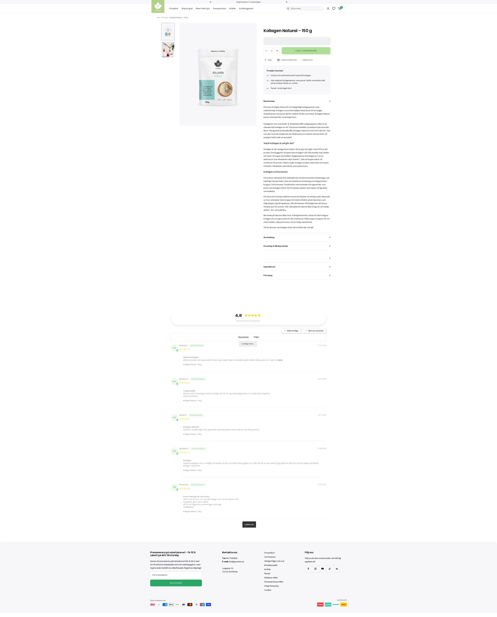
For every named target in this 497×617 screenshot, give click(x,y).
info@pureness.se (236, 561)
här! (312, 227)
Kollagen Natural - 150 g (192, 364)
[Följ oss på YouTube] (322, 568)
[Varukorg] (339, 8)
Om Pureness (270, 557)
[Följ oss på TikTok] (329, 568)
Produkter (174, 8)
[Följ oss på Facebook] (308, 568)
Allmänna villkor (271, 577)
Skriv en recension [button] (315, 331)
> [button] (249, 524)
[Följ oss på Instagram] (315, 568)
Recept (267, 573)
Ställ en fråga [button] (292, 331)
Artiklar (232, 8)
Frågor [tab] (256, 337)
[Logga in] (328, 8)
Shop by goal (187, 8)
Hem (158, 17)
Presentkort (269, 553)
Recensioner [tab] (243, 337)
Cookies (267, 590)
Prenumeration (219, 8)
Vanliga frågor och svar (274, 561)
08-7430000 (231, 558)
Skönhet (165, 17)
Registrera (176, 583)
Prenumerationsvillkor (274, 582)
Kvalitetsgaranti (246, 8)
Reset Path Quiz (203, 8)
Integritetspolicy (271, 586)
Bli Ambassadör (271, 565)
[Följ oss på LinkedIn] (336, 568)
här (305, 227)
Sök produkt (296, 8)
